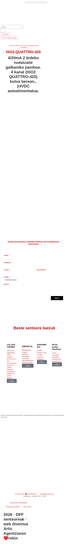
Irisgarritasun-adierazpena (18, 503)
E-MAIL (6, 270)
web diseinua (15, 524)
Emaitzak (5, 34)
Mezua (6, 284)
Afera (6, 277)
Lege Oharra (27, 507)
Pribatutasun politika (13, 507)
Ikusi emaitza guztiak (9, 38)
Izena (6, 255)
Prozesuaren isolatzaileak (27, 45)
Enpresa (7, 262)
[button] (36, 2)
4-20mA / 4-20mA (14, 45)
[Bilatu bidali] (3, 30)
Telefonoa (41, 270)
